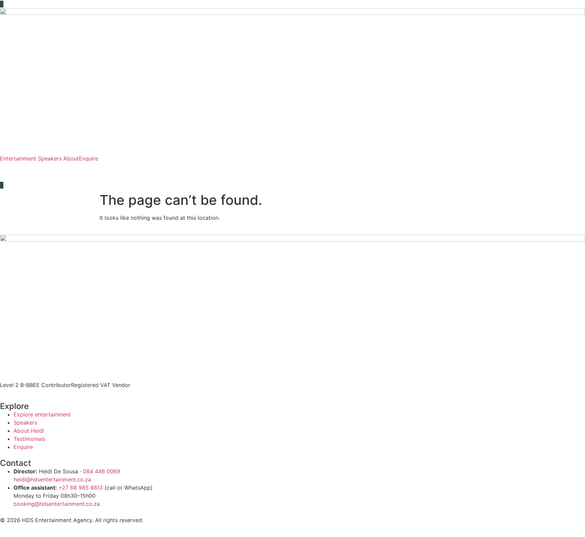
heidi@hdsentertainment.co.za (52, 479)
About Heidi (29, 430)
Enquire (88, 158)
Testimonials (29, 438)
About (71, 158)
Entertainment (18, 158)
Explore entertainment (42, 414)
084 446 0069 (101, 471)
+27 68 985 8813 (81, 487)
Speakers (49, 158)
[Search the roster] (7, 174)
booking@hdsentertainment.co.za (57, 503)
